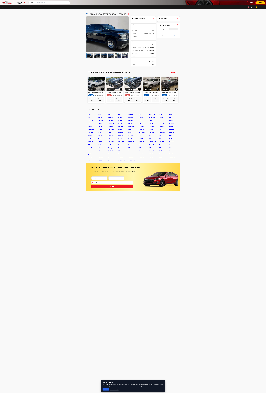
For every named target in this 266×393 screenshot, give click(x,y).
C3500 (99, 123)
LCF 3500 (90, 141)
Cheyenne (91, 129)
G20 (150, 135)
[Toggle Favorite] (102, 89)
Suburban (121, 154)
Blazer (120, 117)
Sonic (160, 151)
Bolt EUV (131, 117)
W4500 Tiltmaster (121, 160)
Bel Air (100, 117)
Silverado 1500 (131, 151)
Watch (132, 14)
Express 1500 (162, 132)
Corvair (161, 129)
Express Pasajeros (121, 135)
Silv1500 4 (111, 151)
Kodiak (171, 138)
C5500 (130, 123)
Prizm (120, 148)
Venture (100, 160)
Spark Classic (91, 154)
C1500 (150, 120)
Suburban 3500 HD (152, 154)
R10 (129, 148)
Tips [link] (32, 7)
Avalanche (152, 114)
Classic (120, 129)
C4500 (120, 123)
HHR (109, 138)
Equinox (151, 132)
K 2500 (141, 138)
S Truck (151, 148)
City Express (111, 129)
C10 (140, 120)
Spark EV (100, 154)
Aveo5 (171, 114)
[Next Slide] (127, 34)
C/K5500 (130, 120)
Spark (171, 151)
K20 (160, 138)
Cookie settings (114, 389)
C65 (140, 123)
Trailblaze (131, 157)
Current (31, 2)
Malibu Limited (101, 145)
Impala (120, 138)
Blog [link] (36, 7)
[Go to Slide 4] (110, 55)
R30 (140, 148)
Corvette (172, 129)
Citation (100, 129)
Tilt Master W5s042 (172, 154)
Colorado (141, 129)
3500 (109, 114)
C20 (160, 120)
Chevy (171, 126)
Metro (120, 145)
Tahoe (161, 154)
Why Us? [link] (3, 7)
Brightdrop (152, 117)
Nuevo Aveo (152, 145)
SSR (99, 151)
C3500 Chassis (111, 123)
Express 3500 (91, 135)
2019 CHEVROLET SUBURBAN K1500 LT (99, 11)
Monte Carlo (131, 145)
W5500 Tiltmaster (131, 160)
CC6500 (90, 126)
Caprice (110, 126)
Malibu (90, 145)
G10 (140, 135)
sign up (261, 2)
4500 (119, 114)
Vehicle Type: (162, 29)
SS (88, 151)
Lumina (171, 141)
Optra (171, 145)
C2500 (171, 120)
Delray (130, 132)
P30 (99, 148)
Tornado (100, 157)
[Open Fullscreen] (127, 50)
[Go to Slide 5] (118, 55)
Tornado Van (111, 157)
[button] (107, 34)
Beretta (110, 117)
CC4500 (161, 123)
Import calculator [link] (11, 7)
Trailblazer (142, 157)
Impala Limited (131, 138)
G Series (130, 135)
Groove (100, 138)
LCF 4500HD (121, 141)
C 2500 (161, 117)
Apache (130, 114)
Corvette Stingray (91, 132)
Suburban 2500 (142, 154)
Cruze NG (121, 132)
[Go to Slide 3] (103, 55)
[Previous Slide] (87, 34)
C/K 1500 (90, 120)
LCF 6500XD (162, 141)
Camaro (100, 126)
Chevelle (161, 126)
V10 (89, 160)
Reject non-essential (125, 389)
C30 (89, 123)
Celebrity (151, 126)
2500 (89, 114)
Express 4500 (101, 135)
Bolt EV (141, 117)
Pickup (110, 148)
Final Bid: (161, 32)
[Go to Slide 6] (125, 55)
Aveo (160, 114)
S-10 (160, 148)
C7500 (151, 123)
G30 (160, 135)
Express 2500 (172, 132)
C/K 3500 (110, 120)
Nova (140, 145)
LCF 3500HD (101, 141)
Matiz (109, 145)
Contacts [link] (42, 7)
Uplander (172, 157)
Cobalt (130, 129)
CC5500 (171, 123)
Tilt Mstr (90, 157)
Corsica (151, 129)
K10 (150, 138)
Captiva (120, 126)
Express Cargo (111, 135)
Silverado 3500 (152, 151)
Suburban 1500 (131, 154)
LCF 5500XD (152, 141)
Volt (109, 160)
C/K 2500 (100, 120)
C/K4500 (120, 120)
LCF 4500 (111, 141)
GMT (170, 135)
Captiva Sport (131, 126)
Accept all (105, 389)
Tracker (120, 157)
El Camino (142, 132)
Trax (160, 157)
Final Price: (161, 36)
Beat (89, 117)
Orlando (90, 148)
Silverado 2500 (142, 151)
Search (87, 11)
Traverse (151, 157)
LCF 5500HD (142, 141)
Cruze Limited (111, 132)
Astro (140, 114)
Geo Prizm (91, 138)
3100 (99, 114)
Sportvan (110, 154)
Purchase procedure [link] (23, 7)
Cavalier (141, 126)
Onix (160, 145)
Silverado (121, 151)
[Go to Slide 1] (89, 55)
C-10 (170, 117)
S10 (170, 148)
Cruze (99, 132)
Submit (112, 186)
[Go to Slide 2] (96, 55)
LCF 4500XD (131, 141)
